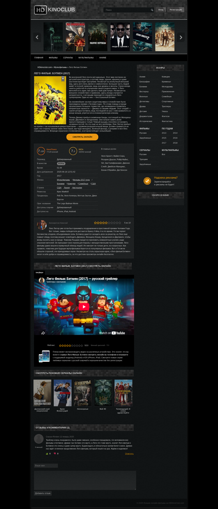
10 (82, 345)
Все (163, 154)
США (93, 184)
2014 (175, 133)
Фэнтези (165, 116)
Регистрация (176, 10)
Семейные (83, 184)
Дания (67, 188)
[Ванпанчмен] (75, 23)
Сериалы (68, 58)
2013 (164, 133)
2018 (175, 143)
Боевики (60, 184)
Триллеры (166, 106)
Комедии (71, 184)
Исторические (145, 121)
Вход (160, 10)
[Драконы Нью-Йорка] (53, 23)
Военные (143, 96)
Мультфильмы (63, 180)
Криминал (166, 82)
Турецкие (143, 159)
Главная (38, 58)
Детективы (144, 101)
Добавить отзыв (42, 493)
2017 (164, 143)
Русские (143, 133)
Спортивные (167, 101)
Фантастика (167, 121)
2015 (164, 138)
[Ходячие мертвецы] (97, 23)
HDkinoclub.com (45, 67)
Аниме (142, 77)
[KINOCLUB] (40, 4)
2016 (175, 138)
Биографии (144, 82)
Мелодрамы (167, 87)
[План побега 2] (142, 23)
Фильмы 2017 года (81, 180)
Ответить (129, 454)
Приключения (168, 91)
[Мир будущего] (164, 23)
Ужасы (165, 111)
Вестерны (144, 91)
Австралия (77, 188)
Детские (143, 111)
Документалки (145, 116)
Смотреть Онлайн (82, 137)
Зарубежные (145, 138)
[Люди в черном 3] (120, 23)
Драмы (142, 106)
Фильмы (53, 58)
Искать (152, 10)
